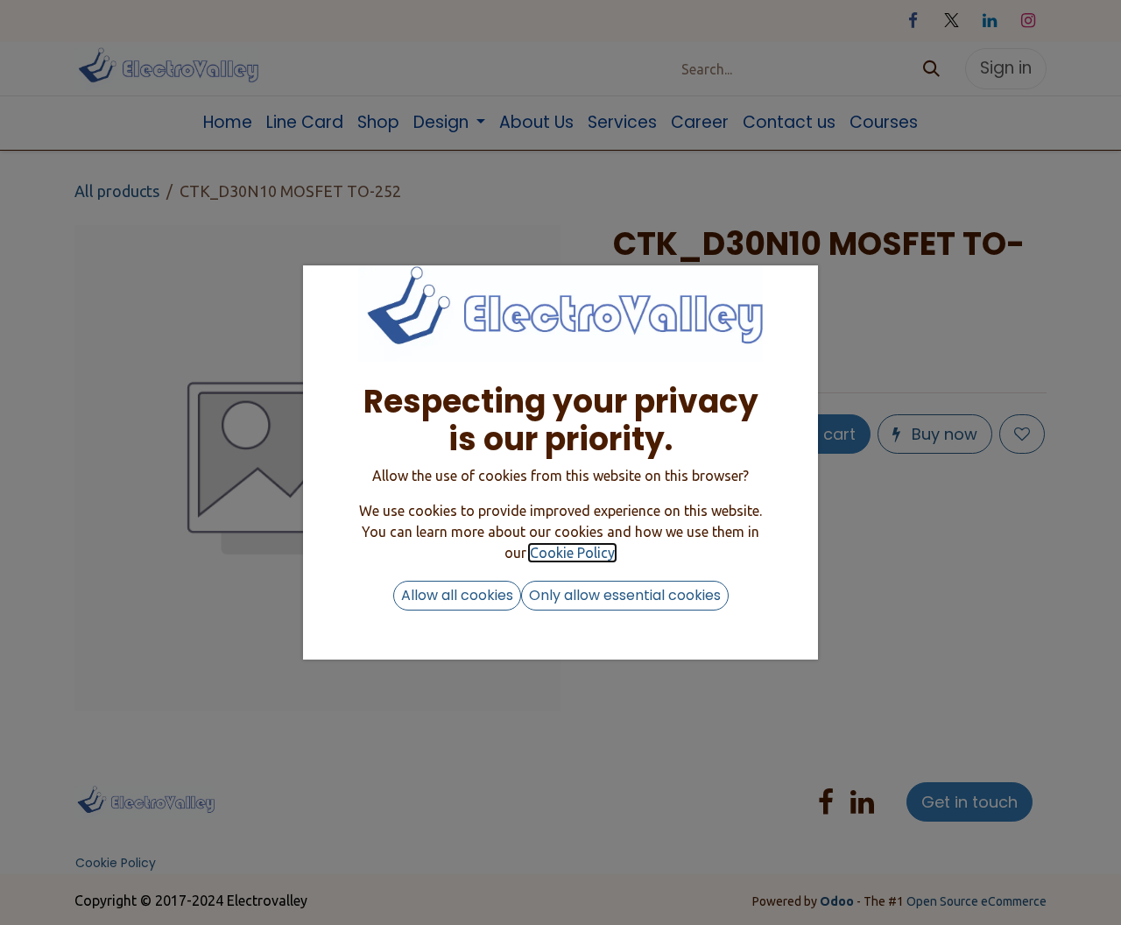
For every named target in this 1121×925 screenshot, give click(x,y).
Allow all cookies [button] (457, 595)
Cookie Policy (572, 553)
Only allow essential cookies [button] (625, 595)
